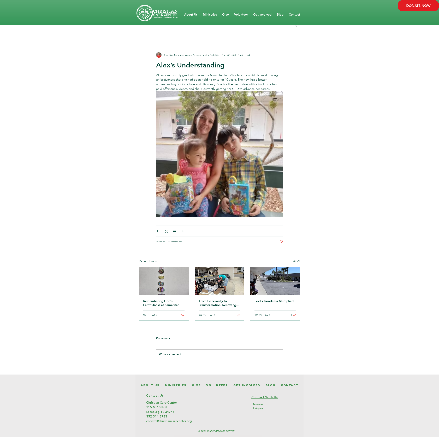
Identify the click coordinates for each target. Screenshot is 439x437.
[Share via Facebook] (157, 231)
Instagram (258, 408)
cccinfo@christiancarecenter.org (169, 421)
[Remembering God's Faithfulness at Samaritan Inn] (164, 281)
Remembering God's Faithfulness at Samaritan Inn (161, 303)
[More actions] (281, 55)
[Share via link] (183, 231)
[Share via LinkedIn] (174, 231)
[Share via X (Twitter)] (166, 231)
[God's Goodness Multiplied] (275, 281)
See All (296, 260)
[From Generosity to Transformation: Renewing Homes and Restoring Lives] (219, 281)
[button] (190, 14)
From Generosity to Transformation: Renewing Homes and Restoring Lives (218, 303)
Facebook (258, 404)
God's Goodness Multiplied (274, 301)
